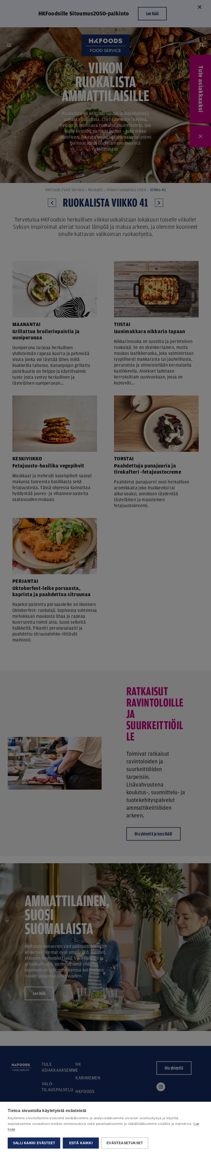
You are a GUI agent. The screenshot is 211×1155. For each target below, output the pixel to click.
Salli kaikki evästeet (34, 1143)
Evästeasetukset (125, 1143)
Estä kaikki (81, 1143)
